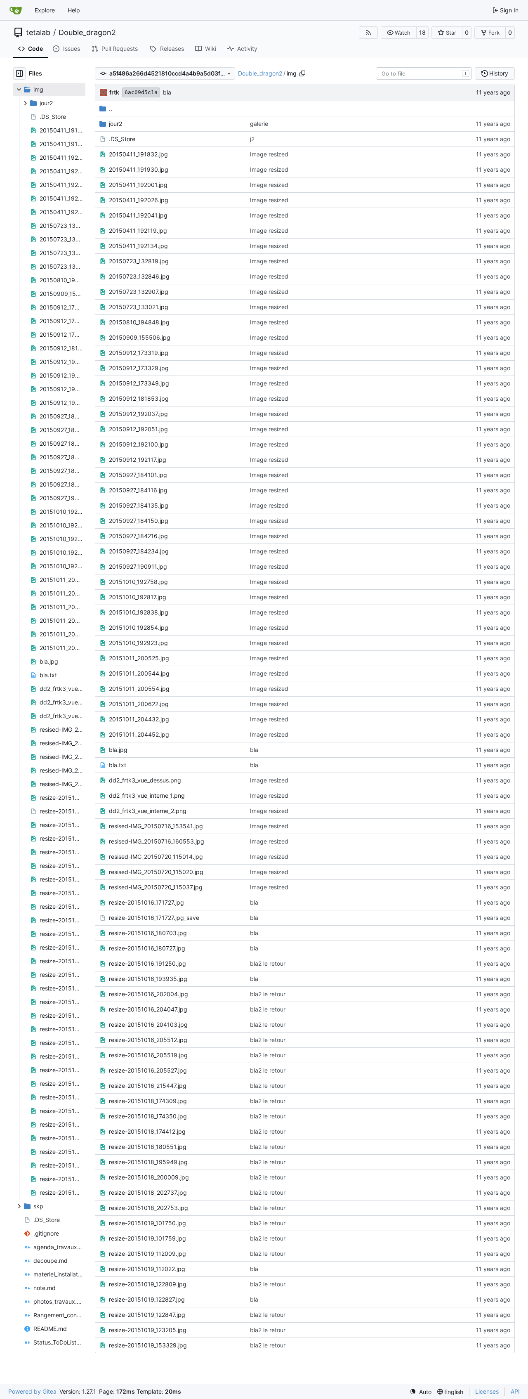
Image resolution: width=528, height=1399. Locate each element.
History (498, 73)
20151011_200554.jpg (139, 688)
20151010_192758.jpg (138, 581)
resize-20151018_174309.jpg (148, 1100)
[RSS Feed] (368, 32)
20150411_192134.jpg (138, 245)
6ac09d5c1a (141, 92)
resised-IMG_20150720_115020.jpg (156, 871)
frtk (114, 92)
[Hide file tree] (19, 73)
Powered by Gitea (32, 1391)
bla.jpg (118, 749)
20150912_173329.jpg (139, 367)
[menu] (420, 1391)
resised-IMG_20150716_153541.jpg (156, 825)
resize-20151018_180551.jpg (147, 1146)
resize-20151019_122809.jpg (147, 1284)
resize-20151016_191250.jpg (147, 963)
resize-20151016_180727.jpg (147, 948)
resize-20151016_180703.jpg (148, 932)
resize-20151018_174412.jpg (147, 1131)
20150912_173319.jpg (138, 352)
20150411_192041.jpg (138, 215)
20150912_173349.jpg (139, 383)
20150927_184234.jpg (139, 551)
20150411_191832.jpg (138, 154)
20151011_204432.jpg (139, 719)
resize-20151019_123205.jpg (147, 1329)
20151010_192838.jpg (138, 612)
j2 (252, 138)
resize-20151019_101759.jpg (147, 1238)
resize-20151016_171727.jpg (146, 902)
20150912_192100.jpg (138, 444)
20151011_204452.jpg (139, 734)
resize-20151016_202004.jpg (148, 993)
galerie (259, 123)
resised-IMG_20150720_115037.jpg (156, 887)
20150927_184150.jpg (138, 520)
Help (74, 10)
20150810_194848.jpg (139, 322)
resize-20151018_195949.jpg (148, 1161)
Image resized (269, 154)
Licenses (487, 1391)
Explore (45, 10)
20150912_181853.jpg (139, 398)
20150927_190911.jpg (138, 566)
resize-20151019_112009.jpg (147, 1253)
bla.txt (117, 764)
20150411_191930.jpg (138, 169)
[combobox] (424, 73)
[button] (399, 32)
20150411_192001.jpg (138, 184)
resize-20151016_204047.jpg (148, 1009)
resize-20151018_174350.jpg (148, 1116)
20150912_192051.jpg (138, 428)
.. (110, 108)
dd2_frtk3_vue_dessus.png (145, 780)
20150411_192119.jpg (138, 230)
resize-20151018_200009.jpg (149, 1177)
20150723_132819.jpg (139, 261)
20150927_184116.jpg (138, 490)
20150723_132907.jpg (138, 291)
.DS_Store (122, 138)
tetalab (38, 32)
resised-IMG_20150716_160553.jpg (156, 841)
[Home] (15, 10)
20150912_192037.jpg (138, 413)
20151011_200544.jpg (139, 673)
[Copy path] (302, 73)
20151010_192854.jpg (138, 627)
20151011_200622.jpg (139, 703)
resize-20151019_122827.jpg (147, 1299)
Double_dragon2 (87, 32)
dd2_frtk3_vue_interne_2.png (147, 810)
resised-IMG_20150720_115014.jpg (156, 856)
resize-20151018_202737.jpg (148, 1192)
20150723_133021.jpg (138, 306)
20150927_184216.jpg (138, 535)
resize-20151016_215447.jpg (147, 1085)
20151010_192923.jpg (138, 642)
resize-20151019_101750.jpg (147, 1222)
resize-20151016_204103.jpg (148, 1024)
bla (167, 92)
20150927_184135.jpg (138, 505)
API (515, 1391)
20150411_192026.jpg (138, 199)
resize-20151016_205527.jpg (148, 1070)
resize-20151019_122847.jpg (147, 1314)
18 (422, 32)
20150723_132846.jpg (139, 276)
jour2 (115, 123)
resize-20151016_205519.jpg (148, 1055)
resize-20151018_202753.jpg (148, 1207)
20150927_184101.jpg (138, 474)
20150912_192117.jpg (137, 459)
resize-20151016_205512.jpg (148, 1039)
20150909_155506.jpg (139, 337)
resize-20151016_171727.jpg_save (154, 917)
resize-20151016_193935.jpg (148, 978)
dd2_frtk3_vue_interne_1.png (147, 795)
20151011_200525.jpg (139, 658)
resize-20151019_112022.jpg (147, 1268)
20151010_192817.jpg (137, 596)
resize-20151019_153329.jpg (148, 1345)
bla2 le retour (267, 963)
